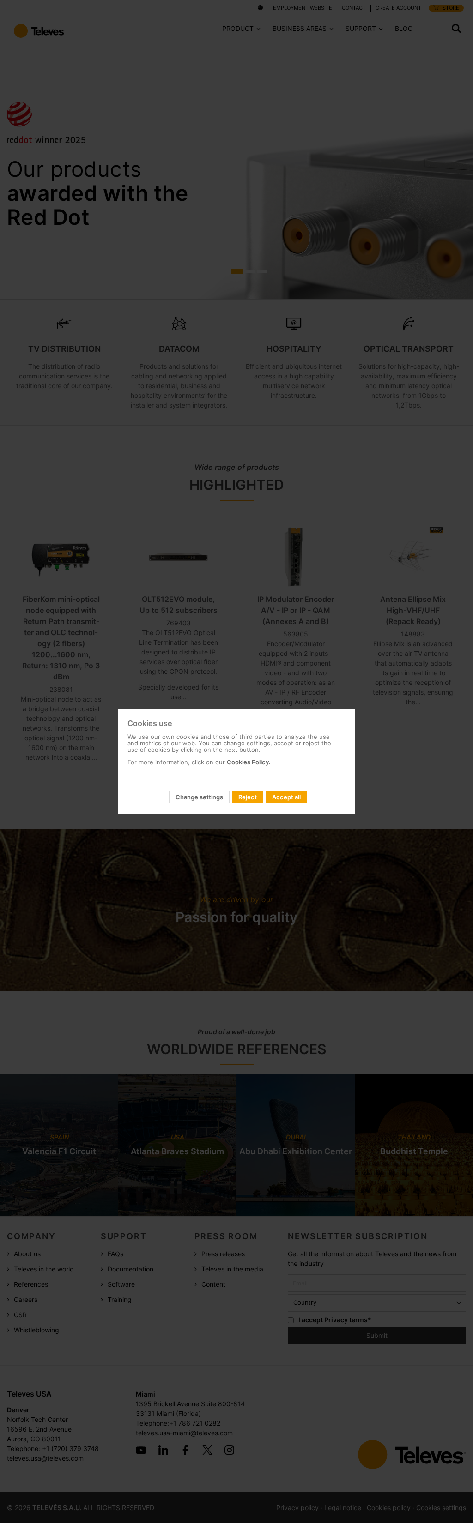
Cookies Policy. (249, 762)
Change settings (199, 797)
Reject (247, 797)
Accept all (286, 797)
